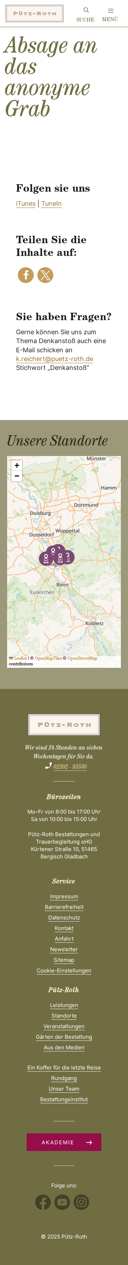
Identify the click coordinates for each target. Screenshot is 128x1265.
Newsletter (64, 949)
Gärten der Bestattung (64, 1036)
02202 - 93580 (70, 768)
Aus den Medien (64, 1047)
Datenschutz (64, 917)
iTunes (26, 203)
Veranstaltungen (64, 1026)
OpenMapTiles (48, 659)
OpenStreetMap (82, 659)
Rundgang (64, 1078)
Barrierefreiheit (64, 907)
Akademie (58, 1142)
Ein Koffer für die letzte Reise (64, 1067)
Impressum (64, 896)
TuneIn (51, 203)
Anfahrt (64, 938)
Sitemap (64, 960)
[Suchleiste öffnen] (86, 11)
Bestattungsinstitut (64, 1099)
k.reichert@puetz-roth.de (54, 358)
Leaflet (20, 659)
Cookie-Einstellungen (64, 970)
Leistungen (64, 1005)
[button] (26, 275)
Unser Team (64, 1088)
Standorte (64, 1015)
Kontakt (64, 928)
